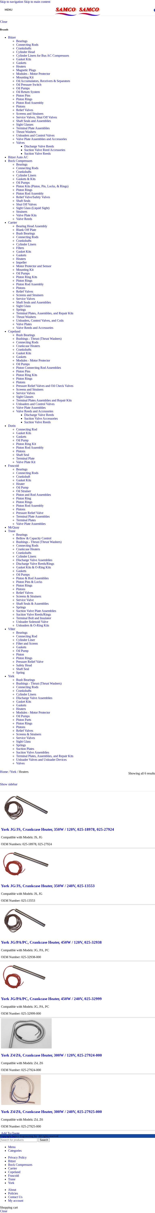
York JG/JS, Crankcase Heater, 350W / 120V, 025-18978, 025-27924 (57, 829)
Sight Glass (23, 306)
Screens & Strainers (28, 596)
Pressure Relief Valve (29, 513)
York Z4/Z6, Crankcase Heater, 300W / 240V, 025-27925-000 (51, 1112)
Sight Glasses (24, 124)
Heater (20, 484)
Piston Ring (23, 498)
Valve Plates (24, 324)
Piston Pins (23, 95)
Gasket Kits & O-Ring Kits (33, 567)
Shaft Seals (23, 200)
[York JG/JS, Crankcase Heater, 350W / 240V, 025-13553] (26, 878)
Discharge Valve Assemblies (34, 560)
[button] (10, 1133)
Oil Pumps (23, 88)
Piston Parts (23, 719)
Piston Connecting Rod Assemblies (38, 367)
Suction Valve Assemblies (32, 752)
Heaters (21, 66)
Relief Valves (24, 110)
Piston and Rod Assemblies (33, 494)
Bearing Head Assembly (31, 226)
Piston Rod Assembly (30, 102)
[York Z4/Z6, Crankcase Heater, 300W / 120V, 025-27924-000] (26, 1047)
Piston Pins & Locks (29, 582)
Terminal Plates (26, 520)
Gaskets (21, 63)
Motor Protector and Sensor (33, 266)
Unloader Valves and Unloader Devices (41, 759)
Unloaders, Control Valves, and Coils (40, 320)
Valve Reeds (24, 219)
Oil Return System (28, 92)
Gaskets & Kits (26, 179)
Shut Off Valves (26, 204)
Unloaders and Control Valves (35, 135)
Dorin (12, 425)
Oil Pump (22, 440)
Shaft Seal (22, 454)
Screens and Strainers (29, 113)
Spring (20, 672)
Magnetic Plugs (26, 70)
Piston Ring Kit (26, 444)
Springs (21, 309)
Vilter (11, 629)
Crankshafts (23, 48)
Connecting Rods (27, 44)
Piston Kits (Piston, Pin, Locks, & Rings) (42, 186)
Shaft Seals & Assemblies (32, 603)
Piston (20, 654)
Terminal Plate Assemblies (33, 128)
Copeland (14, 331)
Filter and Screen (27, 643)
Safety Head (24, 665)
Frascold (13, 465)
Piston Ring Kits (26, 277)
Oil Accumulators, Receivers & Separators (43, 81)
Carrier (12, 222)
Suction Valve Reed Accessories (44, 150)
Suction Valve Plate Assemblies (36, 611)
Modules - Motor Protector (33, 73)
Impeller (21, 262)
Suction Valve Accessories (41, 418)
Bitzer (12, 37)
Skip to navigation (12, 1)
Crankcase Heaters (28, 346)
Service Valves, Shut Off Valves (36, 117)
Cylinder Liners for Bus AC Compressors (42, 55)
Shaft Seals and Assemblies (33, 121)
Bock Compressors (20, 161)
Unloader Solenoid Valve (32, 621)
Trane (11, 531)
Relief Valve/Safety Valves (33, 197)
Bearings (21, 41)
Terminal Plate (25, 458)
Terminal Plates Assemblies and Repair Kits (44, 400)
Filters (20, 248)
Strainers (21, 211)
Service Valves (25, 298)
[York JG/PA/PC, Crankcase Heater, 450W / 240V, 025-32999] (24, 991)
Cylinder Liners (26, 175)
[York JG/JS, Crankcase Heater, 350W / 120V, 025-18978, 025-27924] (26, 821)
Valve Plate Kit (25, 462)
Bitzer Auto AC (18, 157)
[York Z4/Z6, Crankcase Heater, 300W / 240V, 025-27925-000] (21, 1104)
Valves (20, 142)
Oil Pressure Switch (28, 84)
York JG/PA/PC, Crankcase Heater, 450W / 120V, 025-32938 (51, 942)
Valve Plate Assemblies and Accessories (41, 139)
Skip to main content (37, 1)
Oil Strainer (23, 491)
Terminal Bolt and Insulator (33, 618)
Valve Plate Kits (26, 215)
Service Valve (25, 600)
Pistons (20, 106)
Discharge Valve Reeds (39, 146)
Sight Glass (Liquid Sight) (32, 208)
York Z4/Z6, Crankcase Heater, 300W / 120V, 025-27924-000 (51, 1055)
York (11, 676)
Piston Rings (24, 99)
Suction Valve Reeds (37, 153)
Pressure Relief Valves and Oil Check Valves (44, 386)
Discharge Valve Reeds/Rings (35, 563)
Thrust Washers (26, 131)
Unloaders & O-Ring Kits (32, 625)
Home (4, 771)
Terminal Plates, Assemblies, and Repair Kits (44, 313)
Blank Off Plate (26, 229)
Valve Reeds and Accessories (34, 327)
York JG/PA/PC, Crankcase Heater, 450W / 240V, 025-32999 (51, 999)
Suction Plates (25, 748)
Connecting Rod (26, 429)
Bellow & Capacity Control (33, 538)
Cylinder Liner (25, 640)
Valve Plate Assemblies (31, 407)
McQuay (13, 527)
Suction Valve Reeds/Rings (33, 614)
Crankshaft (23, 476)
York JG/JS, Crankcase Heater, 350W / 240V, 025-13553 (48, 886)
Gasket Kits (23, 59)
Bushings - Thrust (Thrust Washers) (39, 338)
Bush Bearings (25, 233)
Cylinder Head (25, 52)
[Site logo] (66, 16)
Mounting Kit (25, 77)
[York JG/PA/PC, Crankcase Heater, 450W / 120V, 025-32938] (24, 934)
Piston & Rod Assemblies (32, 578)
